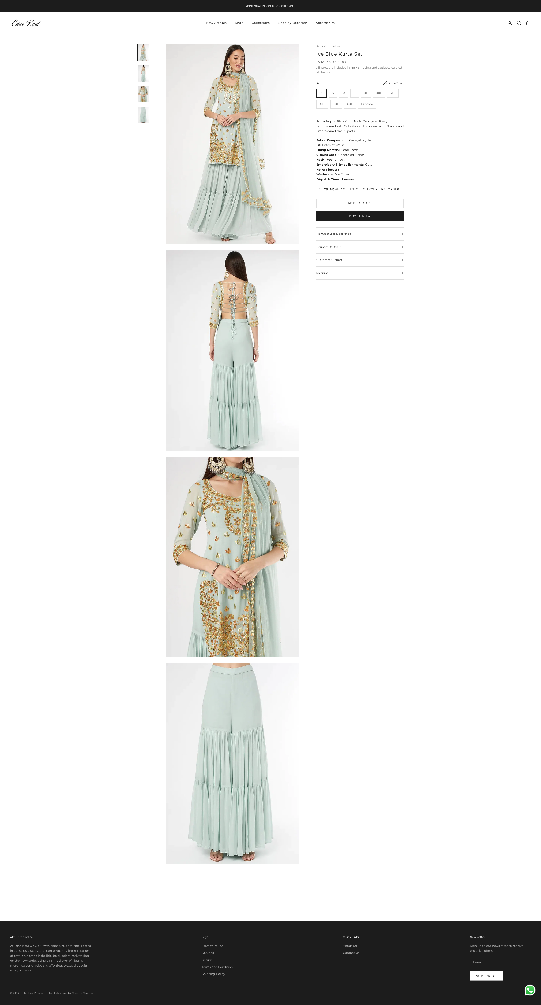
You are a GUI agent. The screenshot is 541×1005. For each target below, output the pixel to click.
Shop (239, 23)
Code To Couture (82, 992)
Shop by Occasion (292, 23)
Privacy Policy (212, 946)
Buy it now (360, 215)
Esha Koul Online (328, 46)
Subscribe (486, 976)
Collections (261, 23)
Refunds (208, 953)
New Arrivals (216, 23)
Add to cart (360, 203)
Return (207, 960)
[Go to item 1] (143, 52)
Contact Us (351, 953)
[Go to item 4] (143, 114)
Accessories (325, 23)
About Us (350, 946)
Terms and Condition (217, 967)
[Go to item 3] (143, 94)
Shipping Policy (213, 974)
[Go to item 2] (143, 73)
